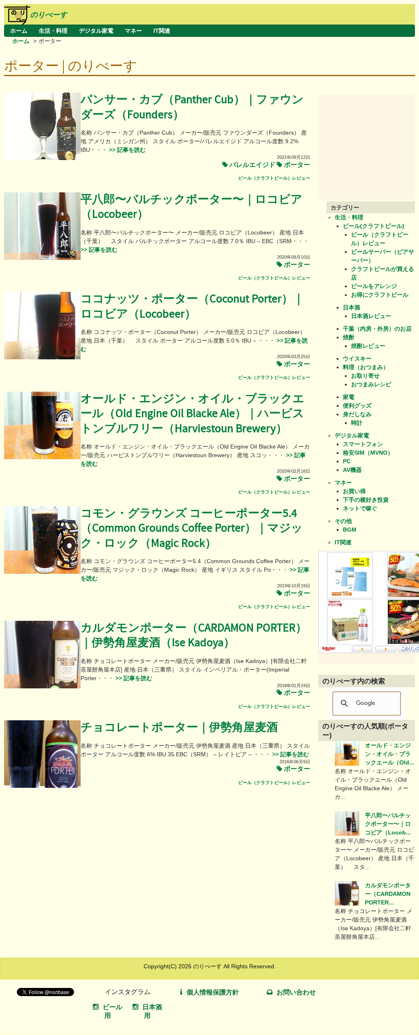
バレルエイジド (252, 165)
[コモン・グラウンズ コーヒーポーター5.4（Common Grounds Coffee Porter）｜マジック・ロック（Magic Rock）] (42, 571)
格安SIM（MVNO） (368, 452)
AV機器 (352, 470)
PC (347, 461)
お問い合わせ (296, 992)
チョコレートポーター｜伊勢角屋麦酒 (179, 727)
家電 (348, 397)
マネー (133, 30)
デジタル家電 (96, 30)
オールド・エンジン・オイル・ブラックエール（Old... (389, 754)
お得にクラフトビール (379, 294)
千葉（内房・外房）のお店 (377, 328)
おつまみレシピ (371, 384)
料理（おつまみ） (366, 367)
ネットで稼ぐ (360, 508)
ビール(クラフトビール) (373, 226)
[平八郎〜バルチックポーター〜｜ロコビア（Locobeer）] (42, 258)
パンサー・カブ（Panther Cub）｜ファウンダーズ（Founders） (192, 107)
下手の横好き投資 (366, 499)
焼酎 (348, 337)
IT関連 (161, 30)
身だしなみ (357, 414)
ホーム (18, 30)
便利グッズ (357, 405)
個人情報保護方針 (213, 992)
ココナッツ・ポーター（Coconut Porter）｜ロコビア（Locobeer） (192, 306)
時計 (357, 422)
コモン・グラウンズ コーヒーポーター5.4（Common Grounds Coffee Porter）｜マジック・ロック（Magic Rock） (192, 528)
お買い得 (354, 491)
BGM (349, 529)
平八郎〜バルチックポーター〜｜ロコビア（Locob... (388, 824)
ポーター (297, 165)
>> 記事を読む (126, 150)
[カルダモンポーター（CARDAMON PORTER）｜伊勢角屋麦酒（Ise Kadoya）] (42, 686)
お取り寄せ (365, 375)
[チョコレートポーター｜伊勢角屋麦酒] (42, 785)
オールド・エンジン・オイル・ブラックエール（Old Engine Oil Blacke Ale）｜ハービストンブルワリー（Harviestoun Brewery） (192, 413)
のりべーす (48, 15)
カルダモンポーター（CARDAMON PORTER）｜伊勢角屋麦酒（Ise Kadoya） (194, 635)
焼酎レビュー (368, 346)
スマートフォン (363, 444)
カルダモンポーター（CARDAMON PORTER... (388, 894)
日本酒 (351, 307)
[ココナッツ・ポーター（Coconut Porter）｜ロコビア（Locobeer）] (42, 357)
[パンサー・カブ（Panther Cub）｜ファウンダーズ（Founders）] (42, 158)
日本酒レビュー (371, 316)
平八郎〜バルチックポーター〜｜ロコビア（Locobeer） (191, 207)
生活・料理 (53, 30)
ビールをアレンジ (374, 286)
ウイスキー (357, 358)
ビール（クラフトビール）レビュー (274, 178)
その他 (343, 521)
